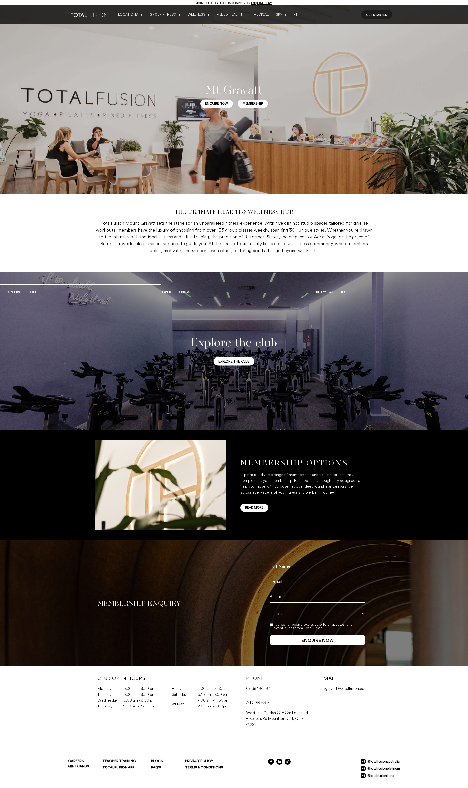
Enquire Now (261, 3)
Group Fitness (163, 14)
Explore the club (234, 361)
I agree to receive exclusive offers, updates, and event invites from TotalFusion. (313, 626)
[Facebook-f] (271, 762)
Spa (279, 14)
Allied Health (229, 14)
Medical (261, 14)
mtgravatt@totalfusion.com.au (346, 688)
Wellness (196, 14)
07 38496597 (258, 688)
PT (296, 14)
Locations (128, 14)
